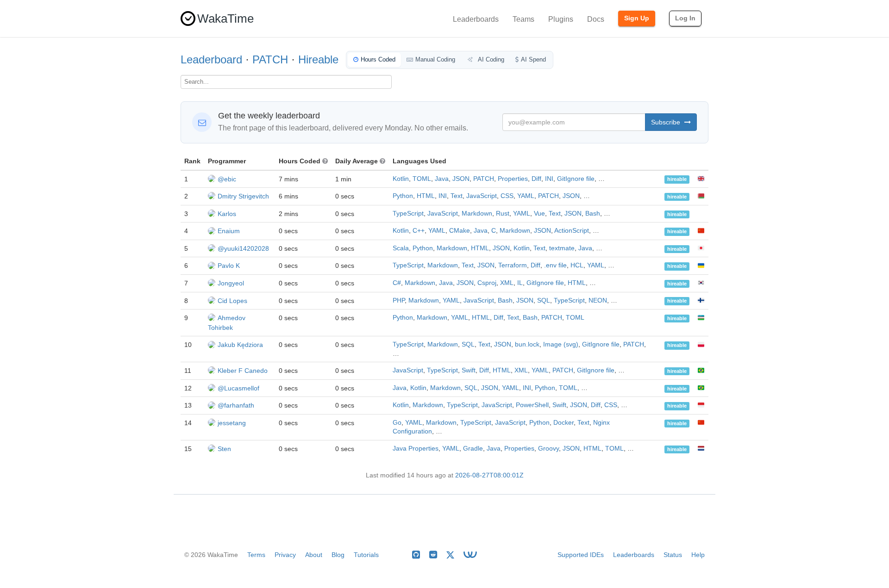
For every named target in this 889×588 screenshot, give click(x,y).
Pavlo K (229, 265)
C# (397, 282)
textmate (562, 248)
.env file (555, 265)
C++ (419, 230)
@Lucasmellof (238, 388)
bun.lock (527, 344)
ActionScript (571, 230)
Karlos (227, 213)
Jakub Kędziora (240, 344)
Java (442, 178)
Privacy (285, 554)
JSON (461, 178)
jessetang (232, 423)
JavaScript (481, 195)
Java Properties (415, 448)
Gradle (473, 448)
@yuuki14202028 (243, 248)
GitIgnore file (576, 178)
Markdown (477, 213)
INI (549, 178)
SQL (543, 300)
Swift (469, 370)
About (313, 554)
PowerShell (532, 405)
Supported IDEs (580, 554)
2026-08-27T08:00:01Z (489, 475)
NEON (597, 300)
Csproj (486, 282)
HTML (426, 195)
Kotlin (401, 178)
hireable (677, 179)
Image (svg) (560, 344)
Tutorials (366, 554)
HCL (576, 265)
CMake (459, 230)
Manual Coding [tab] (435, 59)
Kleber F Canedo (243, 370)
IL (520, 282)
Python (403, 195)
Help (698, 554)
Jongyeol (231, 283)
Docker (563, 422)
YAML (525, 195)
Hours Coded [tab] (378, 59)
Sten (224, 448)
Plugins (560, 19)
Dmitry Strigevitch (243, 196)
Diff (536, 178)
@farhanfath (236, 405)
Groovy (548, 448)
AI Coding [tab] (490, 59)
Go (397, 422)
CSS (507, 195)
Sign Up (636, 18)
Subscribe (666, 122)
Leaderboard (211, 59)
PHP (399, 300)
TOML (422, 178)
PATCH (270, 59)
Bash (592, 213)
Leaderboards (476, 19)
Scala (401, 248)
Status (673, 554)
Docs (595, 19)
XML (506, 282)
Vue (539, 213)
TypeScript (408, 213)
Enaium (229, 231)
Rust (502, 213)
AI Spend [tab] (533, 59)
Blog (338, 554)
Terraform (512, 265)
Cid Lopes (232, 300)
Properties (513, 178)
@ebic (227, 179)
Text (457, 195)
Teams (523, 19)
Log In (685, 18)
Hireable (318, 59)
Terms (256, 554)
